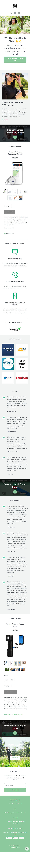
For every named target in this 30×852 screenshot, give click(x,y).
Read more (5, 120)
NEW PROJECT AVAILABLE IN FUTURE (15, 59)
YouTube (16, 823)
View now (15, 757)
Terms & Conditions (21, 812)
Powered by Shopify (15, 847)
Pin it (22, 838)
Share (16, 838)
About (10, 803)
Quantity (6, 206)
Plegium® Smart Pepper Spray (15, 625)
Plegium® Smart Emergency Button (15, 153)
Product (15, 803)
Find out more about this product (14, 714)
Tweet (9, 838)
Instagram (22, 821)
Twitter (16, 821)
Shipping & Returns (11, 812)
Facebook (9, 821)
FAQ (5, 812)
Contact (20, 803)
